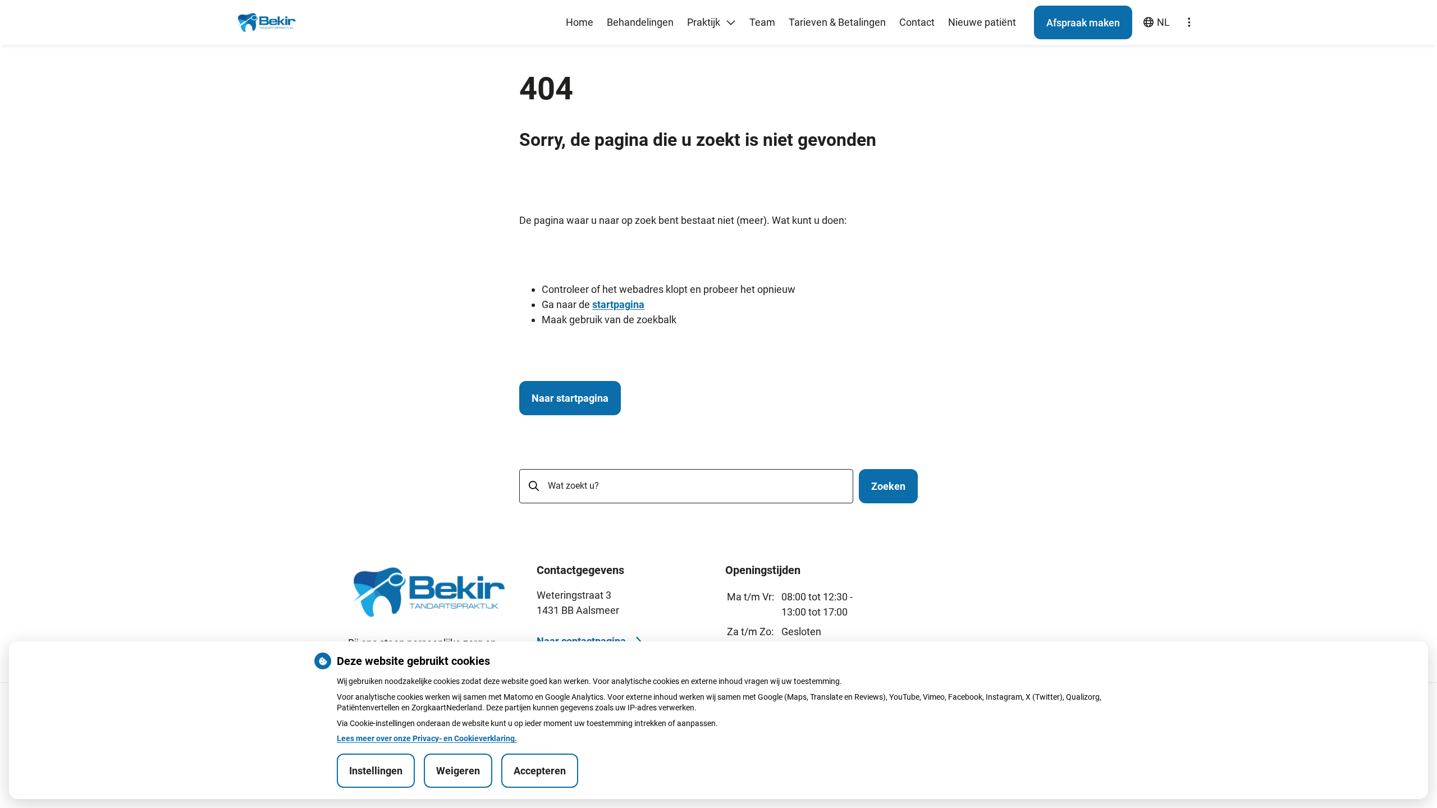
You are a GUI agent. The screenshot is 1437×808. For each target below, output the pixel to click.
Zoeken (888, 486)
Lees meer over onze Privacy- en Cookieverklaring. (427, 738)
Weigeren (458, 771)
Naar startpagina (570, 398)
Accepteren (540, 771)
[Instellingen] (1189, 22)
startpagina (618, 304)
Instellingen (375, 771)
